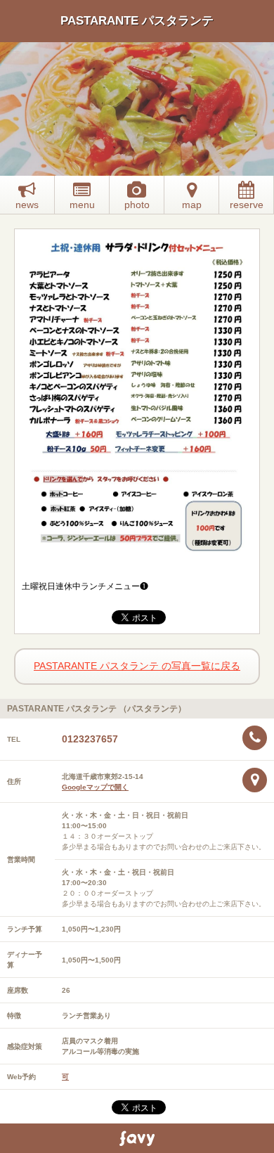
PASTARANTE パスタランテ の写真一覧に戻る (137, 665)
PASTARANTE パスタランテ (137, 20)
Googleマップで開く (95, 787)
